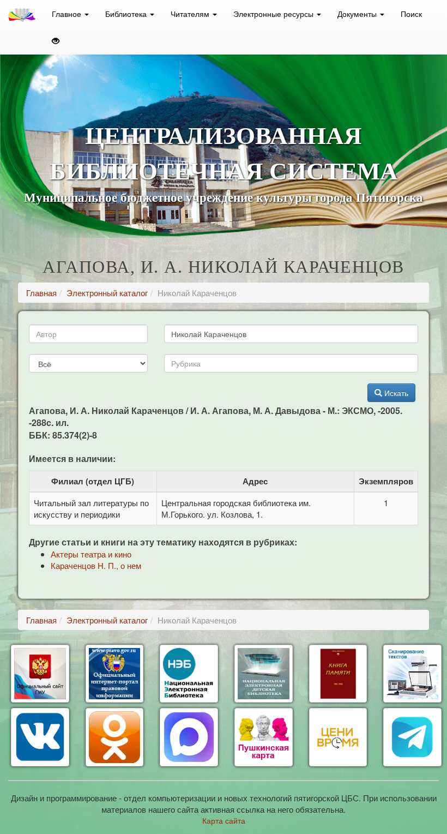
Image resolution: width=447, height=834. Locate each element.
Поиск (411, 13)
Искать (395, 392)
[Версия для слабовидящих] (56, 41)
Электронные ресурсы (274, 13)
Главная (41, 292)
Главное (67, 13)
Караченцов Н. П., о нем (96, 565)
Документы (358, 13)
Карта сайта (223, 820)
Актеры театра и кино (91, 554)
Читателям (191, 13)
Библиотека (127, 13)
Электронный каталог (107, 292)
